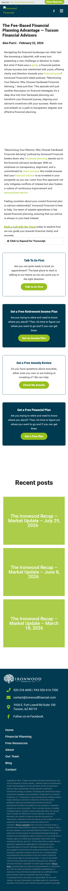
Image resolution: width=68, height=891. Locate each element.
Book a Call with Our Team (20, 226)
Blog (8, 763)
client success (31, 171)
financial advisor (24, 175)
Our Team (12, 756)
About (9, 749)
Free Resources (16, 743)
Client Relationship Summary (22, 2)
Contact (10, 769)
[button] (34, 241)
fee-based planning (36, 158)
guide (35, 65)
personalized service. (16, 192)
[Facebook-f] (53, 10)
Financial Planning (18, 736)
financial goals (52, 73)
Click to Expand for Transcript (27, 241)
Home (9, 730)
